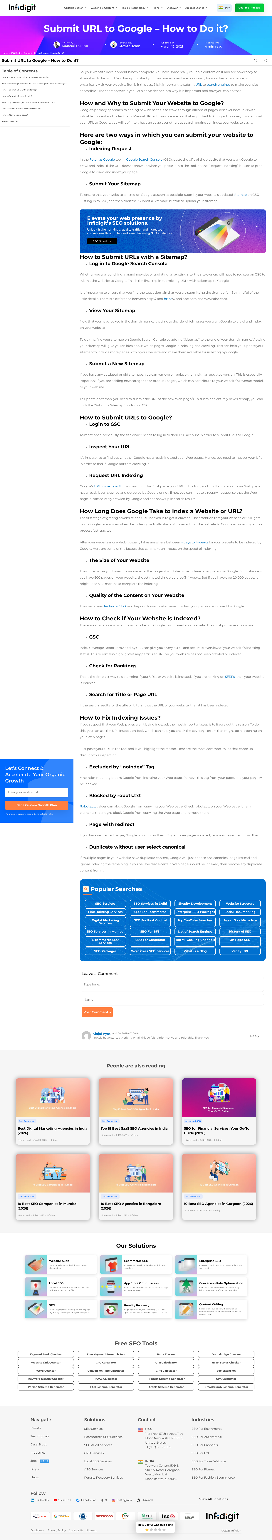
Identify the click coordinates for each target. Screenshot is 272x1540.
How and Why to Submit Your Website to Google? (25, 77)
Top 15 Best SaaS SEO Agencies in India (134, 1128)
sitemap (240, 195)
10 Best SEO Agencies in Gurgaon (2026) (218, 1204)
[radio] (147, 1530)
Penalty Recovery (136, 1305)
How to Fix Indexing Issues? (15, 115)
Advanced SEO (193, 1121)
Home (5, 53)
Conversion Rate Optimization (221, 1283)
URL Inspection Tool (109, 486)
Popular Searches (10, 121)
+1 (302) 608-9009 (158, 1447)
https (168, 299)
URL (198, 84)
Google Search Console (144, 159)
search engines (218, 84)
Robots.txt (88, 806)
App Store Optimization (141, 1283)
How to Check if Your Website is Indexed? (21, 109)
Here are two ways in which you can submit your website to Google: (34, 84)
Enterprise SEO (210, 1261)
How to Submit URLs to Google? (17, 96)
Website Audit (59, 1261)
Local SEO (56, 1283)
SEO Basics (16, 53)
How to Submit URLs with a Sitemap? (20, 90)
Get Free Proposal (250, 7)
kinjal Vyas (101, 1034)
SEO (52, 1305)
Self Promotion (27, 1121)
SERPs (230, 677)
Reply (254, 1036)
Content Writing (211, 1304)
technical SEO (114, 606)
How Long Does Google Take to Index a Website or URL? (28, 102)
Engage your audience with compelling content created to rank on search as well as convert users (220, 1312)
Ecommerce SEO (136, 1261)
